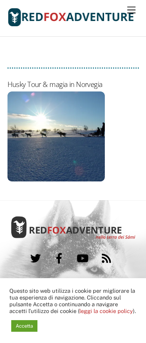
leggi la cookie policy (106, 311)
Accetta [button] (24, 326)
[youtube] (84, 257)
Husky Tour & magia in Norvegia (55, 84)
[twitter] (37, 257)
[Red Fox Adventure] (71, 23)
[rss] (107, 257)
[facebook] (60, 257)
